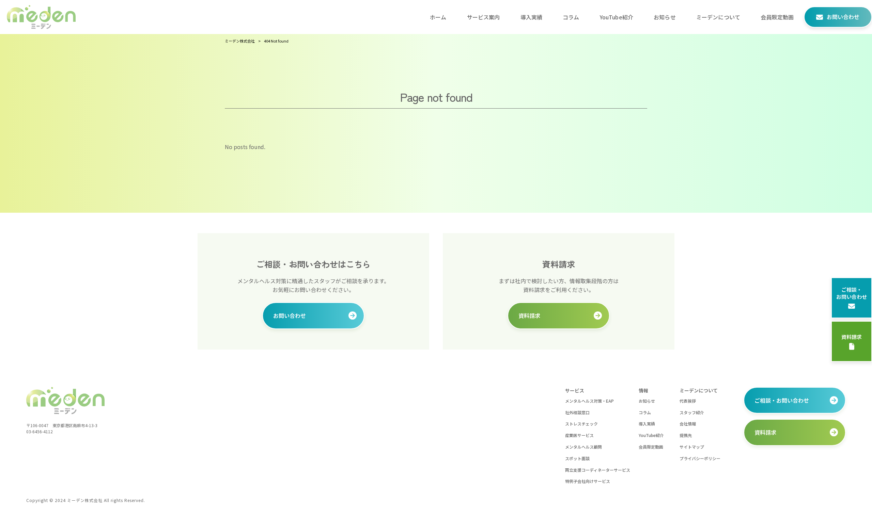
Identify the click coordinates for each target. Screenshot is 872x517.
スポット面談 (577, 458)
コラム (645, 412)
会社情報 (688, 423)
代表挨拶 (688, 401)
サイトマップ (692, 447)
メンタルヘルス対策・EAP (589, 401)
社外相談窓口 (577, 412)
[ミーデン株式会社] (41, 17)
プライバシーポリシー (700, 458)
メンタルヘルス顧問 (583, 447)
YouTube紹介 (651, 435)
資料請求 (851, 336)
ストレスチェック (581, 423)
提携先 (686, 435)
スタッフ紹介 (692, 412)
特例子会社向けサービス (587, 481)
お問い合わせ (289, 315)
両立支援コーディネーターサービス (597, 470)
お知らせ (647, 401)
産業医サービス (579, 435)
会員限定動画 (651, 447)
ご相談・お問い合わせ (851, 293)
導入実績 (647, 423)
